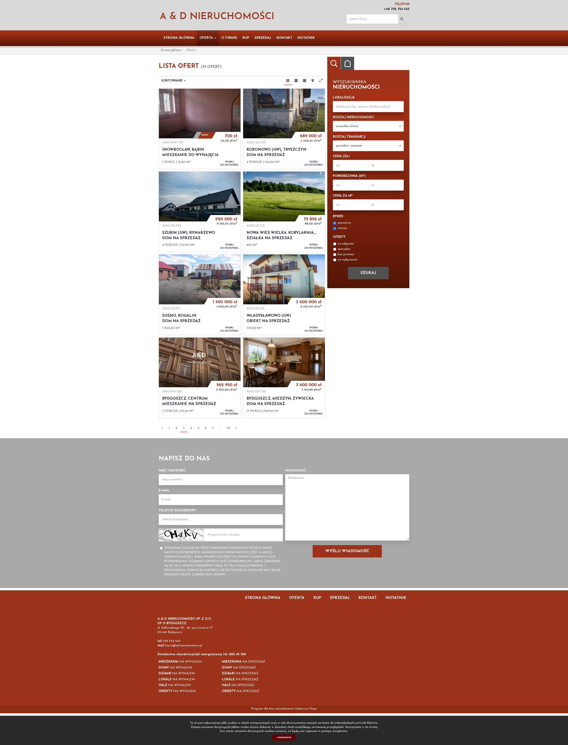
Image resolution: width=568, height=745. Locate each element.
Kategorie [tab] (347, 63)
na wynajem (180, 661)
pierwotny (344, 223)
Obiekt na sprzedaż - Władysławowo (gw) (284, 294)
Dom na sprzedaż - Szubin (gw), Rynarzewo (200, 212)
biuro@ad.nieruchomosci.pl (184, 645)
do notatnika (229, 163)
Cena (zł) (341, 156)
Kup (246, 38)
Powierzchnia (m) (349, 176)
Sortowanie (172, 80)
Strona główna (179, 38)
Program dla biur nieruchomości (273, 708)
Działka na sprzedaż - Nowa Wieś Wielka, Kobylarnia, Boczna (284, 212)
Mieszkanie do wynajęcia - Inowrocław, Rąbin (200, 129)
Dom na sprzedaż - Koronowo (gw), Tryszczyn (284, 129)
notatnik (306, 38)
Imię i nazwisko (172, 470)
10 (228, 428)
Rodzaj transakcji (349, 137)
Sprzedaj (262, 38)
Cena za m (343, 195)
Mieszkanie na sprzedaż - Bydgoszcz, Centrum (200, 378)
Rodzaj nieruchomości (353, 117)
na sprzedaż (243, 661)
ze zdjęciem (346, 243)
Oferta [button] (206, 38)
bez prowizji (346, 254)
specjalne (344, 249)
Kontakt (284, 38)
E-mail (164, 490)
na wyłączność (347, 259)
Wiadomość (295, 470)
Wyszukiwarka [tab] (334, 63)
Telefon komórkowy (177, 510)
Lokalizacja (344, 97)
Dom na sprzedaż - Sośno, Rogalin (200, 294)
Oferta (296, 598)
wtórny (342, 228)
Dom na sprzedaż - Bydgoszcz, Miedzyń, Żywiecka (284, 378)
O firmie (229, 38)
